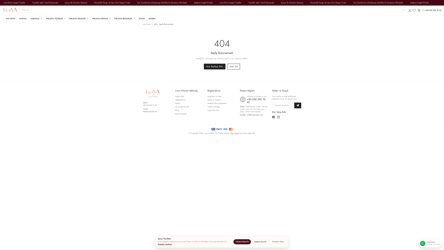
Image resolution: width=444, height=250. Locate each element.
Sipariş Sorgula (180, 113)
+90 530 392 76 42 (433, 10)
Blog (177, 110)
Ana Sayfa (147, 24)
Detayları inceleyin (165, 244)
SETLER (142, 18)
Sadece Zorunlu (260, 241)
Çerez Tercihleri (213, 110)
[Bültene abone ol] (297, 105)
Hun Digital (234, 133)
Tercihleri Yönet (278, 241)
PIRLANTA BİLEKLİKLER (123, 18)
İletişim (177, 103)
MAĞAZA (23, 18)
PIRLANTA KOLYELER (77, 18)
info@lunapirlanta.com (150, 111)
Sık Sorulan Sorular (182, 106)
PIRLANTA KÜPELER (100, 18)
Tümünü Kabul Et (242, 241)
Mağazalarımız (180, 99)
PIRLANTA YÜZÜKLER (54, 18)
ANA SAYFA (10, 18)
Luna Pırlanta (209, 133)
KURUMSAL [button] (35, 18)
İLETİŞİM (152, 18)
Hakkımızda (179, 96)
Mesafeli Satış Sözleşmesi (217, 103)
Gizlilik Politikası (214, 106)
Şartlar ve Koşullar (214, 99)
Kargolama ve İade (214, 96)
